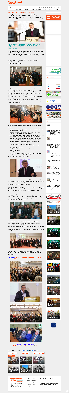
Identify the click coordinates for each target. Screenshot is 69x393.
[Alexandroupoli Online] (15, 5)
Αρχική (12, 9)
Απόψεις (32, 9)
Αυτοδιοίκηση (31, 12)
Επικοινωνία (34, 386)
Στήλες (45, 9)
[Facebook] (39, 7)
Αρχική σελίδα (25, 353)
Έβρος (13, 12)
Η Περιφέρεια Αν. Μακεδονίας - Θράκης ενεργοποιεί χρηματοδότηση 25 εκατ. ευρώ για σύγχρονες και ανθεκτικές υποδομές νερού (55, 132)
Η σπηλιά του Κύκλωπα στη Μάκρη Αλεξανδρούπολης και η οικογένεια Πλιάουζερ (25, 370)
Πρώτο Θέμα (25, 12)
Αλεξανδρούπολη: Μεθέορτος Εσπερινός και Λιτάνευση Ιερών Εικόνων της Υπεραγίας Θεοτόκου (13, 361)
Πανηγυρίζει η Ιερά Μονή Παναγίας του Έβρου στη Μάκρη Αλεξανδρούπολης (54, 167)
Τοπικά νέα (26, 9)
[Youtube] (49, 7)
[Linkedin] (45, 7)
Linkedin (32, 345)
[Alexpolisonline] (51, 7)
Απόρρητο (33, 384)
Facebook (15, 345)
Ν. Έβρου (56, 9)
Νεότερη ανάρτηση (13, 353)
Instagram (22, 345)
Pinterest (37, 345)
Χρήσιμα (50, 9)
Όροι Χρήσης (29, 386)
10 (49, 311)
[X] (41, 7)
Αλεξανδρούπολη (19, 12)
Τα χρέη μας (51, 259)
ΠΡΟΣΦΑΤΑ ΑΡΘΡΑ (51, 121)
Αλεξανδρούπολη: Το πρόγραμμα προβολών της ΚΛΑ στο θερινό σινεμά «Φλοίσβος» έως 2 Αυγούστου (53, 245)
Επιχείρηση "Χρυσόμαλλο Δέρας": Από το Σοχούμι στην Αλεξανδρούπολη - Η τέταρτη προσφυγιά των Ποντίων (13, 369)
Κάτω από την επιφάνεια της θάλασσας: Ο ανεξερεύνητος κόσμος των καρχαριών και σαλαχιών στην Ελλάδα (25, 360)
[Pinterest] (47, 7)
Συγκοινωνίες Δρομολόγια (34, 380)
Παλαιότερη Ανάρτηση (39, 353)
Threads (27, 345)
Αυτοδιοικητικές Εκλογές (12, 13)
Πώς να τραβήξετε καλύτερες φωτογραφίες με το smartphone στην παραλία (52, 303)
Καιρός (34, 378)
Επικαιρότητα (19, 9)
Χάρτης (34, 382)
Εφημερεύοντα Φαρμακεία (29, 380)
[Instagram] (43, 7)
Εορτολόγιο (29, 382)
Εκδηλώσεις (39, 9)
